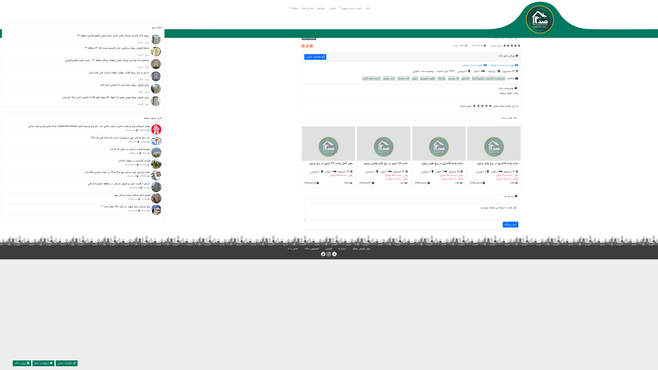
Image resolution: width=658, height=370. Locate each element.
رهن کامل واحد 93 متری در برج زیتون (331, 163)
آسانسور (465, 78)
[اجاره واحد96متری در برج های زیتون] (494, 143)
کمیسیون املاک (311, 248)
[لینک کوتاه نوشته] (307, 46)
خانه (367, 8)
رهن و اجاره (307, 8)
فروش (332, 8)
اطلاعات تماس (314, 57)
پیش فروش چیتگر (361, 248)
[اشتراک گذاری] (311, 46)
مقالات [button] (294, 8)
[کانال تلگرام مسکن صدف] (334, 255)
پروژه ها (321, 8)
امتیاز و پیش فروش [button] (351, 8)
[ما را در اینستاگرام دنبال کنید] (329, 255)
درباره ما (342, 248)
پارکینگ (441, 78)
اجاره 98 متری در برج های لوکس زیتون (386, 163)
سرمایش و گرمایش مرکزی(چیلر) (488, 78)
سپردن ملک (21, 363)
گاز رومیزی (453, 78)
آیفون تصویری (428, 78)
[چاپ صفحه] (303, 46)
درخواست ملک (42, 363)
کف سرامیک (403, 78)
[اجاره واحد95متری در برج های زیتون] (438, 143)
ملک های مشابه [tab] (509, 118)
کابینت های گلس (371, 78)
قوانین (329, 248)
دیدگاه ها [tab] (509, 196)
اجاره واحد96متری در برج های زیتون (497, 163)
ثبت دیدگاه (510, 224)
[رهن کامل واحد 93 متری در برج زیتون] (328, 143)
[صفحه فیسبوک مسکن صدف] (323, 255)
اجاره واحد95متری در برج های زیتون (442, 163)
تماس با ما (293, 248)
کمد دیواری (389, 78)
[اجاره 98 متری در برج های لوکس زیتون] (383, 143)
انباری (415, 78)
